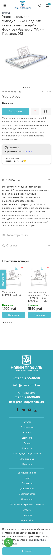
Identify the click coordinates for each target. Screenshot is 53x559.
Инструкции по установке (27, 453)
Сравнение (27, 499)
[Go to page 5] (11, 322)
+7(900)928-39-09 (26, 397)
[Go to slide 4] (29, 87)
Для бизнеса (27, 458)
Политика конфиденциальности (27, 504)
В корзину (13, 314)
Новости (27, 514)
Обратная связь (27, 493)
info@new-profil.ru (26, 385)
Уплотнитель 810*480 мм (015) (11, 293)
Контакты (27, 448)
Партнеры (27, 483)
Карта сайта (27, 520)
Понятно (26, 551)
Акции (27, 443)
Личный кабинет (27, 472)
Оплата (27, 432)
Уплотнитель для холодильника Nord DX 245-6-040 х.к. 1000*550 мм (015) (38, 296)
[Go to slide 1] (23, 87)
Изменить (27, 151)
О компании (27, 427)
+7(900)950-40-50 (26, 378)
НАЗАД (6, 12)
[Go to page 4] (9, 322)
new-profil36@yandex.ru (26, 402)
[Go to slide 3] (27, 87)
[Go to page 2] (5, 322)
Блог (27, 477)
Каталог (27, 421)
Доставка (27, 437)
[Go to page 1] (3, 322)
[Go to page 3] (7, 322)
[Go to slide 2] (25, 87)
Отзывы (27, 509)
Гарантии (27, 464)
